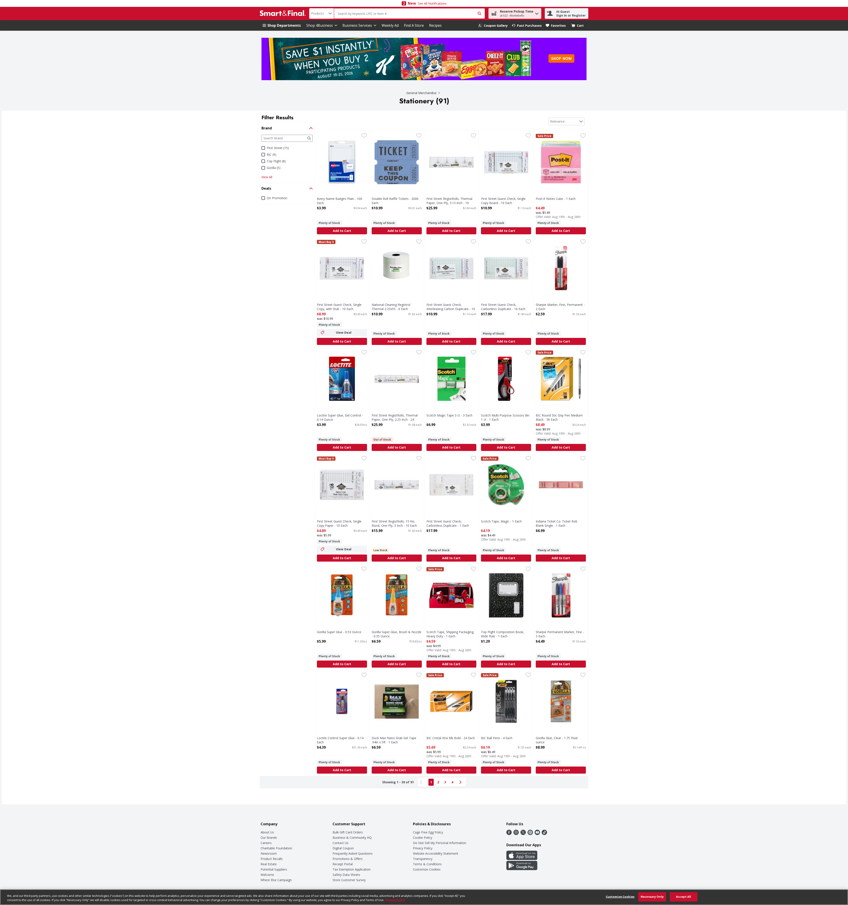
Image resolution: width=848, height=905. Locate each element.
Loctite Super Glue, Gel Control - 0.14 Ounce (340, 417)
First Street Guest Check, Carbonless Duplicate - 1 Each (447, 523)
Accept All (683, 897)
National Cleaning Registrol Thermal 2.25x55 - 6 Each (391, 307)
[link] (493, 25)
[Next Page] (461, 782)
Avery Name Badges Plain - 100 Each (339, 201)
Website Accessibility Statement (435, 853)
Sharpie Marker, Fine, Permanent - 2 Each (560, 307)
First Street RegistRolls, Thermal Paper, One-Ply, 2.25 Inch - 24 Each (395, 419)
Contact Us (340, 843)
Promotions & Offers (348, 859)
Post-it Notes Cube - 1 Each (555, 199)
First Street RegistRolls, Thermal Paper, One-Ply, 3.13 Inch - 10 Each (449, 203)
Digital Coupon (343, 848)
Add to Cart (342, 231)
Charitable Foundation (276, 848)
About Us (267, 832)
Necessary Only (652, 897)
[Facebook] (509, 833)
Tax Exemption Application (352, 869)
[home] (283, 13)
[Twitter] (523, 833)
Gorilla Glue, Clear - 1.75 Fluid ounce (556, 740)
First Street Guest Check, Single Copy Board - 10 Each (503, 201)
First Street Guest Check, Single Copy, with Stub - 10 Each (339, 307)
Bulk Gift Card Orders (348, 832)
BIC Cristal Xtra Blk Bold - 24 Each (450, 738)
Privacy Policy (422, 848)
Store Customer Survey (349, 880)
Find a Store (414, 25)
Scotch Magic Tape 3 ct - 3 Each (449, 415)
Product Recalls (272, 859)
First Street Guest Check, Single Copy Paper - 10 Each (339, 523)
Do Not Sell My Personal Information (439, 843)
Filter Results (277, 117)
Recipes (435, 25)
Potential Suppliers (274, 869)
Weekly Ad (390, 25)
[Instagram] (516, 833)
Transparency (422, 859)
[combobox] (321, 13)
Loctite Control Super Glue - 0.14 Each (340, 740)
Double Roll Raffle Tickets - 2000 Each (395, 201)
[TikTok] (544, 833)
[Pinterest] (530, 833)
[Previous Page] (422, 782)
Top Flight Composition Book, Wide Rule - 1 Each (502, 634)
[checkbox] (364, 136)
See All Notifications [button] (432, 3)
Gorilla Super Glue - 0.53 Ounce (339, 632)
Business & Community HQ (352, 837)
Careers (266, 843)
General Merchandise (421, 93)
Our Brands (269, 837)
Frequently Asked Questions (353, 853)
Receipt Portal (343, 864)
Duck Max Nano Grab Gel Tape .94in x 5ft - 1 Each (394, 740)
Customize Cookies (427, 869)
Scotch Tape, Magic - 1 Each (501, 521)
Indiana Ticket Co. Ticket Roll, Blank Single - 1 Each (557, 523)
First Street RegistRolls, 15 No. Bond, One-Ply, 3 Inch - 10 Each (394, 523)
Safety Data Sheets (346, 875)
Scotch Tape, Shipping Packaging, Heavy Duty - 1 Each (450, 634)
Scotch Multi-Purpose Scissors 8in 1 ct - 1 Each (505, 417)
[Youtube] (537, 833)
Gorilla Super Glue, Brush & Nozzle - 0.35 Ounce (396, 634)
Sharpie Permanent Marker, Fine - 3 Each (560, 634)
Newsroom (269, 853)
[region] (424, 897)
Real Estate (269, 864)
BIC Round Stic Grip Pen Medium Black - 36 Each (559, 417)
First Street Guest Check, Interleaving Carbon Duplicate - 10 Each (450, 309)
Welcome (267, 875)
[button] (537, 12)
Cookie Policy (422, 837)
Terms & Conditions (427, 864)
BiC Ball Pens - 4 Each (496, 738)
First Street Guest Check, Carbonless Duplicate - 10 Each (503, 307)
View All (266, 177)
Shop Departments (284, 25)
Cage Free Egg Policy (428, 832)
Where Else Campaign (276, 880)
